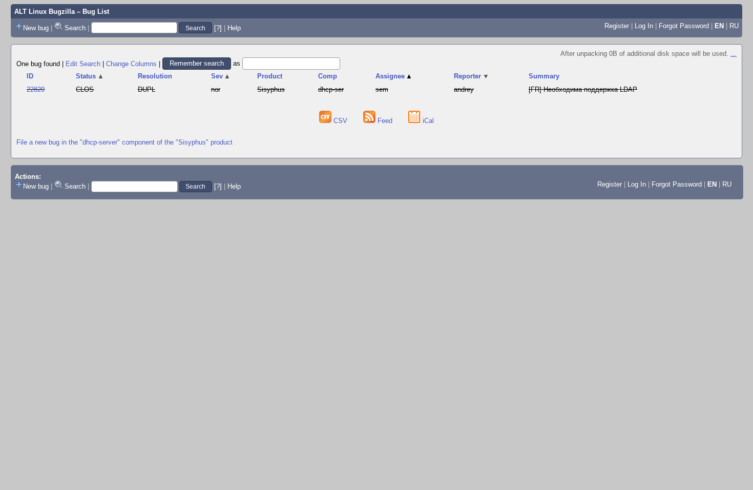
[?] (218, 28)
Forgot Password (684, 26)
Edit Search (83, 63)
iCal (427, 121)
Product (269, 76)
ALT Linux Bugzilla (44, 11)
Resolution (155, 76)
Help (234, 28)
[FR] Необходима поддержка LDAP (583, 89)
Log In (644, 26)
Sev (221, 76)
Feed (384, 121)
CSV (340, 121)
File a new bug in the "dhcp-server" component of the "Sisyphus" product (124, 142)
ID (30, 76)
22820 (36, 89)
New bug (36, 28)
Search (75, 28)
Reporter (471, 76)
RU (734, 26)
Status (90, 76)
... (733, 53)
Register (616, 26)
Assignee (394, 76)
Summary (544, 76)
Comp (327, 76)
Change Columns (131, 63)
